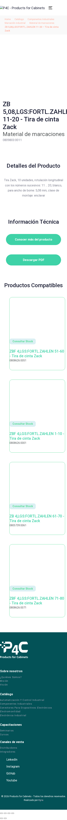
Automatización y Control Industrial (22, 700)
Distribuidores (8, 748)
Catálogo (19, 19)
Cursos (4, 734)
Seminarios (7, 730)
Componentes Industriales (41, 19)
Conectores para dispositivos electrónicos (26, 707)
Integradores (7, 751)
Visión (4, 684)
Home (8, 19)
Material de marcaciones (41, 23)
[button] (47, 7)
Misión (4, 681)
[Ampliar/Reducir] (1, 813)
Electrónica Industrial (13, 715)
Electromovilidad (10, 711)
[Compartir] (8, 813)
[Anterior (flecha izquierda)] (1, 818)
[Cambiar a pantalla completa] (5, 813)
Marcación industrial (15, 23)
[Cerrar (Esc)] (12, 813)
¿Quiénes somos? (11, 677)
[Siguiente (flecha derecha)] (5, 818)
